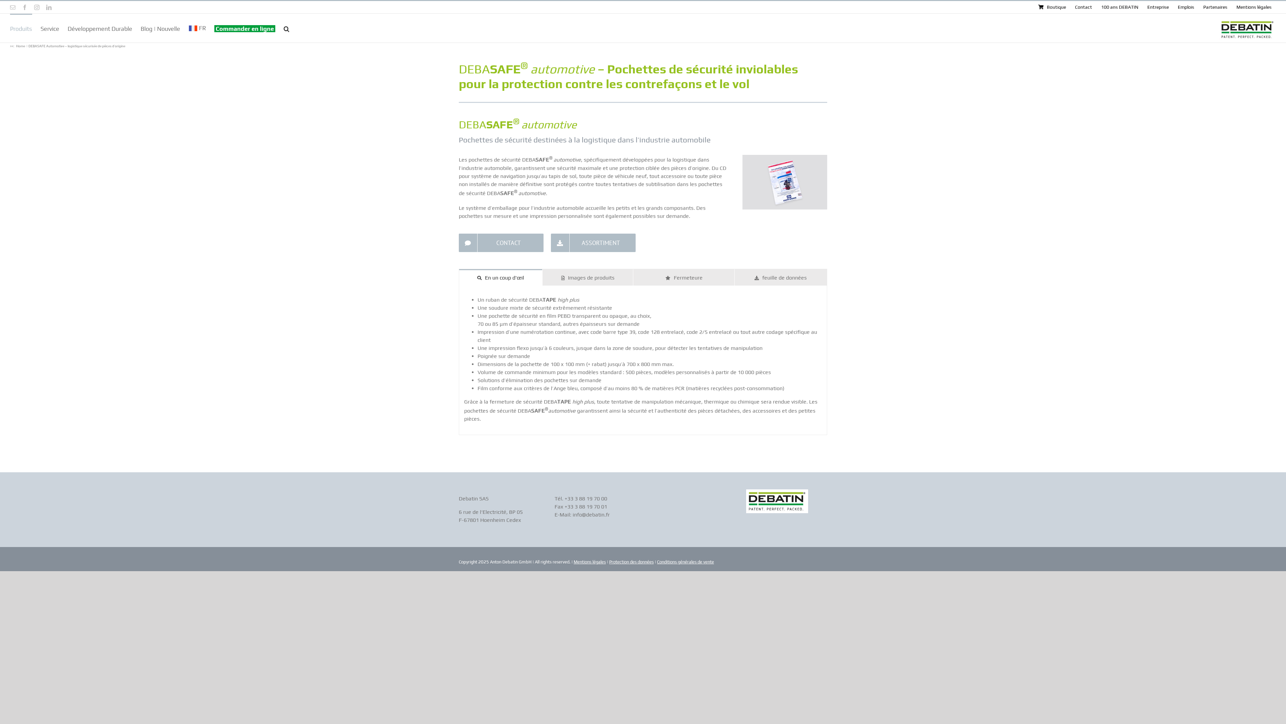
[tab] (500, 277)
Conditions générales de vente (685, 561)
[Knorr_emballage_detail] (784, 157)
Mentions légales (590, 561)
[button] (286, 28)
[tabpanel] (643, 360)
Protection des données (631, 561)
